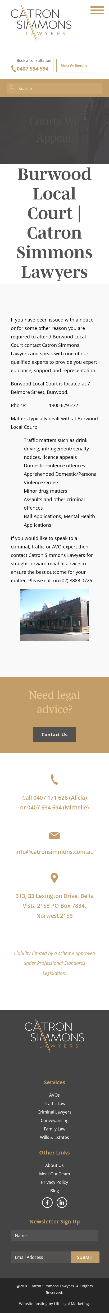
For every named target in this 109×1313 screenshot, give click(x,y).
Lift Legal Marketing (71, 1303)
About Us (54, 1165)
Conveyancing (55, 1120)
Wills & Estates (54, 1137)
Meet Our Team (54, 1174)
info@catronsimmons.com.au (54, 851)
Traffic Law (54, 1103)
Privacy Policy (54, 1182)
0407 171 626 (50, 797)
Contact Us (54, 734)
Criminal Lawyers (54, 1112)
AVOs (54, 1095)
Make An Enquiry (74, 65)
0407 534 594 (32, 68)
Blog (54, 1191)
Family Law (54, 1129)
